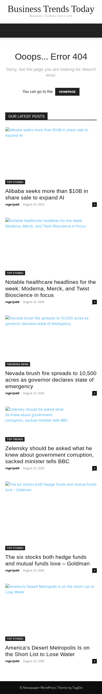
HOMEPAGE (67, 92)
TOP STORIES (15, 182)
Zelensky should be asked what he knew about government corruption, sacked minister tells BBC (49, 454)
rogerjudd (12, 204)
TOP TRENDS (15, 439)
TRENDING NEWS (18, 364)
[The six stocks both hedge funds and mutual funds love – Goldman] (51, 515)
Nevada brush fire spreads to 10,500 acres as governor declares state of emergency (51, 379)
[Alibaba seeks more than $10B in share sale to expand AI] (51, 155)
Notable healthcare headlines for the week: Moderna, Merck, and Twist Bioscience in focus (50, 288)
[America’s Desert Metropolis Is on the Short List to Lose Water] (51, 612)
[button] (9, 31)
